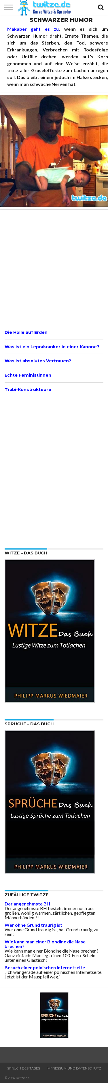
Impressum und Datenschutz (74, 1068)
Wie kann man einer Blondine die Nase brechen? (45, 944)
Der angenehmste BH (27, 903)
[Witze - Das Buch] (50, 701)
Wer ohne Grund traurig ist (33, 925)
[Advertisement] (54, 269)
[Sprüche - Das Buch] (50, 872)
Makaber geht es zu (33, 29)
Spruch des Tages (23, 1068)
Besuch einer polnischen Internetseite (45, 967)
